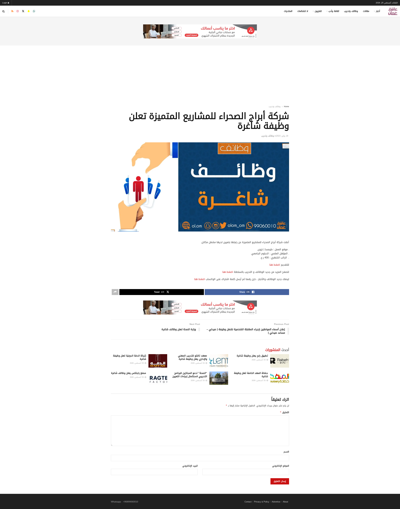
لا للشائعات (302, 11)
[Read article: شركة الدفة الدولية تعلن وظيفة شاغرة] (157, 361)
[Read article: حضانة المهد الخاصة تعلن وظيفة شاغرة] (279, 378)
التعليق (284, 412)
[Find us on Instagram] (18, 11)
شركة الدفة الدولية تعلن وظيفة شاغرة (129, 357)
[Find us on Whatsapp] (34, 11)
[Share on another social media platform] (115, 292)
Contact (248, 502)
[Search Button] (3, 11)
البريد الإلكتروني (190, 466)
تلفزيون (318, 11)
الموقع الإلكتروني (280, 466)
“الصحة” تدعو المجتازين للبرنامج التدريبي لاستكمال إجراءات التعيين (189, 375)
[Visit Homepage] (393, 11)
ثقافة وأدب (333, 11)
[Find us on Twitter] (23, 11)
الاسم (286, 452)
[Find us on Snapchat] (29, 11)
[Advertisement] (200, 71)
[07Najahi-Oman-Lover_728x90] (200, 32)
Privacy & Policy (261, 502)
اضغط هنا (274, 264)
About (285, 502)
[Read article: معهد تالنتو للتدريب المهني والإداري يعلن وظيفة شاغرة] (218, 361)
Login (5, 3)
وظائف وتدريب (351, 11)
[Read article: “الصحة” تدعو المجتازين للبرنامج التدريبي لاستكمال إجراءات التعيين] (218, 378)
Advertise (276, 502)
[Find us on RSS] (12, 11)
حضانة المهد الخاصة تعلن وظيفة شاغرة (251, 375)
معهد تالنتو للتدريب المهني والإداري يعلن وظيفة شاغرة (192, 357)
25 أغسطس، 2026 (259, 359)
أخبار (378, 11)
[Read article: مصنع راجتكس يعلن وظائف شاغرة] (157, 378)
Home (286, 106)
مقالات (366, 11)
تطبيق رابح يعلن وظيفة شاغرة (252, 356)
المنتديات (288, 11)
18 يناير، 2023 (282, 136)
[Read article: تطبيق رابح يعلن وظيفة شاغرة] (279, 361)
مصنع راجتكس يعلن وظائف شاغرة (128, 373)
